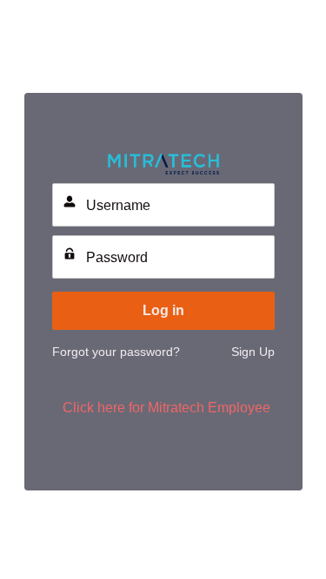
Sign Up (253, 352)
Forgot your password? (116, 352)
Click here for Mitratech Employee (166, 407)
